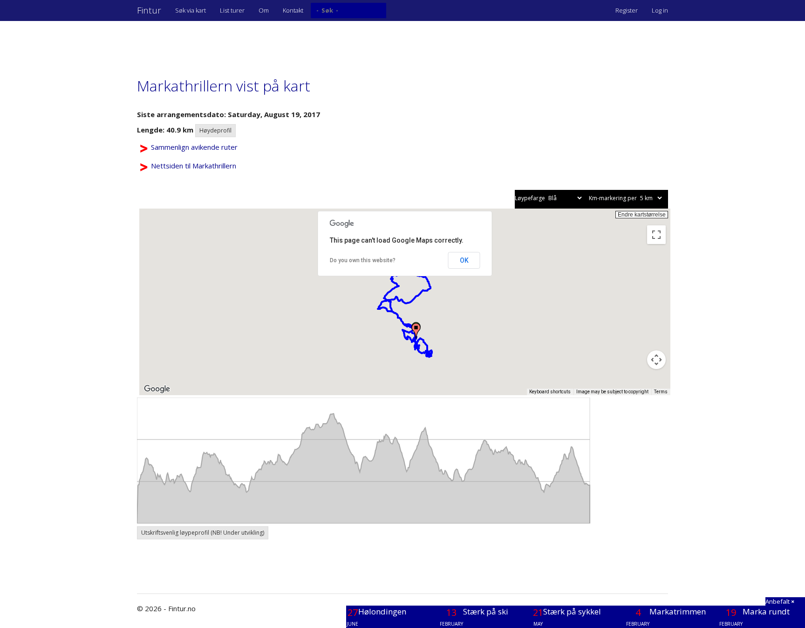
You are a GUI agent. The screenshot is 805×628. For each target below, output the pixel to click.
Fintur (149, 10)
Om (264, 10)
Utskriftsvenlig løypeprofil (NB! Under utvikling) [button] (202, 533)
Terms (661, 391)
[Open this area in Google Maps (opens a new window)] (157, 389)
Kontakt (293, 10)
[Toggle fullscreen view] (656, 234)
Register (626, 10)
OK (464, 260)
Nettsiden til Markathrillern (193, 165)
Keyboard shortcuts (550, 391)
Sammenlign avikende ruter (194, 147)
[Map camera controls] (656, 359)
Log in (660, 10)
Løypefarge (530, 198)
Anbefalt (779, 601)
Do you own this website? (363, 260)
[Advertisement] (306, 44)
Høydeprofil (215, 130)
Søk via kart (190, 10)
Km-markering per (613, 198)
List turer (232, 10)
